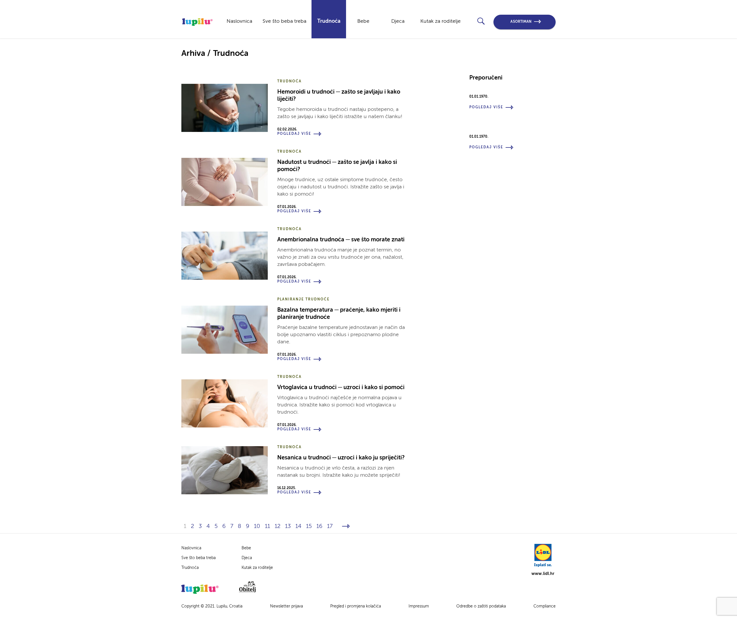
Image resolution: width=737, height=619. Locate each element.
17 (330, 526)
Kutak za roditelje (440, 21)
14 (298, 526)
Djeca (397, 21)
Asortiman (520, 22)
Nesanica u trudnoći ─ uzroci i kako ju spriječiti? (340, 458)
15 (309, 526)
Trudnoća (329, 21)
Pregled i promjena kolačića (355, 606)
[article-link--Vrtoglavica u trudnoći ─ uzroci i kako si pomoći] (224, 403)
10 (257, 526)
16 (319, 526)
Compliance (544, 606)
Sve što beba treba (284, 21)
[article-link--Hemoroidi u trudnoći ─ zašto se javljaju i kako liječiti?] (224, 108)
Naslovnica (239, 21)
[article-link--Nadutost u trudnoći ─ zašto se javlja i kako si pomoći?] (224, 182)
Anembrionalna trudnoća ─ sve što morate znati (340, 240)
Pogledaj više (294, 134)
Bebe (363, 21)
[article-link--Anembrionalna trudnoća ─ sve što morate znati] (224, 256)
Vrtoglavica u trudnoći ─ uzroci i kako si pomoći (340, 388)
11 (267, 526)
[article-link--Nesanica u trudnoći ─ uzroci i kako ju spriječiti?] (224, 470)
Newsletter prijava (286, 606)
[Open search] (481, 21)
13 (288, 526)
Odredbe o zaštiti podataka (481, 606)
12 (277, 526)
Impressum (419, 606)
